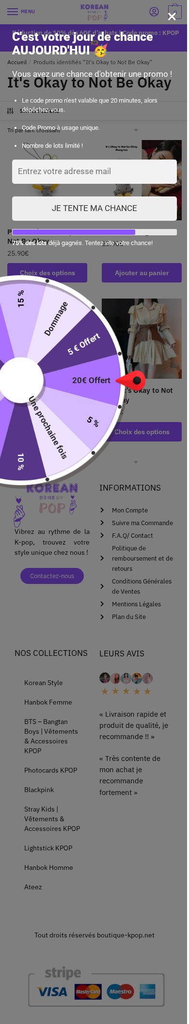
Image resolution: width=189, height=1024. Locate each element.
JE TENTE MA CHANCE (94, 208)
